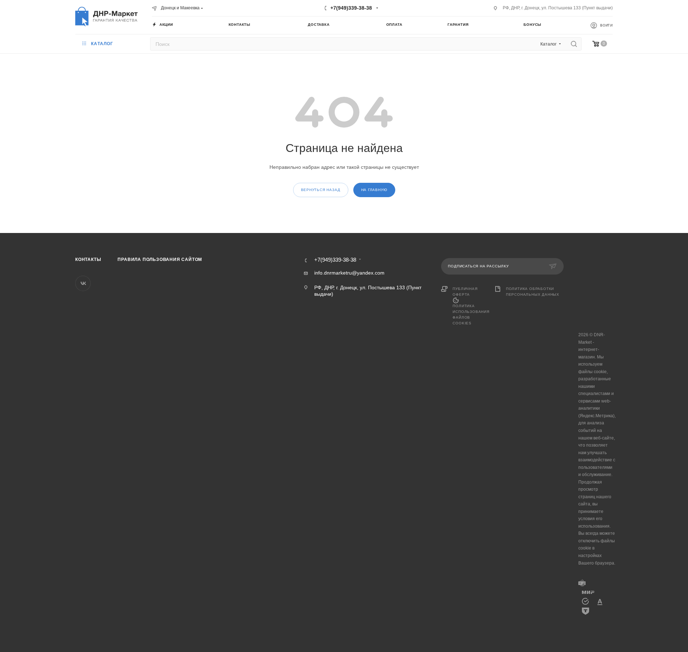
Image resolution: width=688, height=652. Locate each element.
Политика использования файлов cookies (471, 314)
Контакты (88, 259)
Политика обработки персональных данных (532, 291)
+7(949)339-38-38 (351, 8)
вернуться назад (320, 190)
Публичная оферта (465, 291)
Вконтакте (83, 283)
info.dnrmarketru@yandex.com (349, 273)
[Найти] (574, 44)
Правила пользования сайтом (160, 259)
